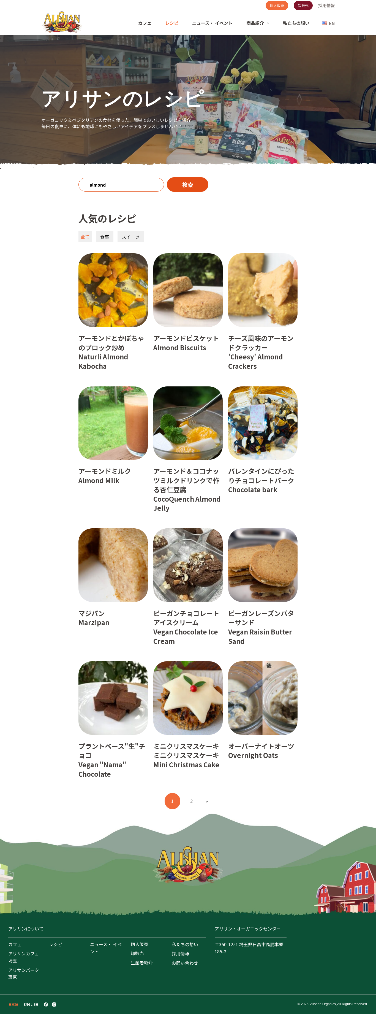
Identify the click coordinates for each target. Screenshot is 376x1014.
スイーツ (131, 236)
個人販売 (277, 5)
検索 (187, 185)
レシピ (171, 23)
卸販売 (303, 5)
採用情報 (326, 5)
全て (85, 236)
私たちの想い (296, 23)
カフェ (144, 23)
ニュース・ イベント (212, 23)
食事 (104, 236)
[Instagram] (54, 1004)
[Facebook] (46, 1004)
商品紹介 (255, 23)
